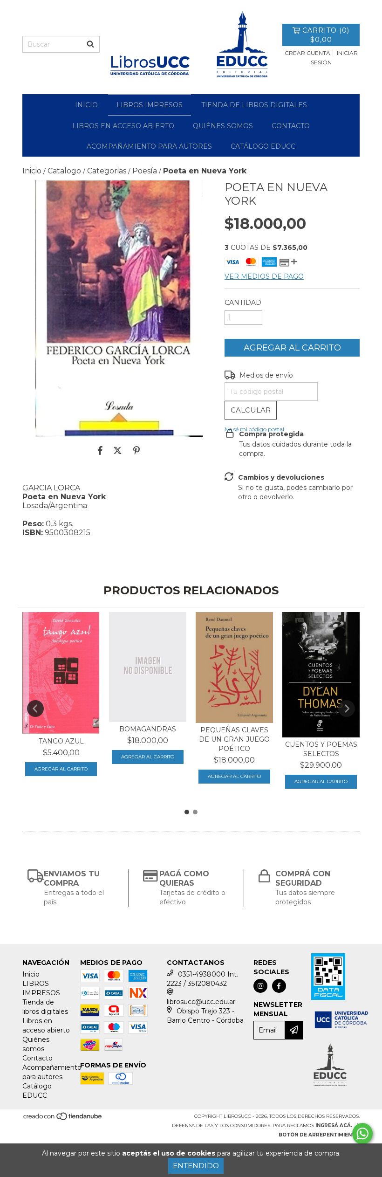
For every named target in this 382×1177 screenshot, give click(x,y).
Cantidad (243, 302)
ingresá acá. (333, 1125)
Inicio (86, 105)
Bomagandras (147, 729)
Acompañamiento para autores (149, 146)
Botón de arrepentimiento (319, 1135)
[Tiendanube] (63, 1119)
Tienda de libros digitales (254, 105)
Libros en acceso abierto (123, 126)
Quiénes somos (223, 126)
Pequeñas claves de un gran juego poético (234, 739)
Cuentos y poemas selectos (321, 749)
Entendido (196, 1165)
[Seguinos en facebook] (279, 986)
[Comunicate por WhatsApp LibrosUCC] (362, 1133)
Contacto (291, 126)
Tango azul (61, 741)
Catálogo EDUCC (263, 146)
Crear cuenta (307, 52)
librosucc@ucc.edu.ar (201, 1002)
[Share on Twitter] (117, 450)
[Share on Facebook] (100, 450)
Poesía (144, 170)
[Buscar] (90, 44)
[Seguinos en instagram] (260, 986)
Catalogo (64, 170)
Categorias (106, 170)
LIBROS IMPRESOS (149, 105)
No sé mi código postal (254, 429)
